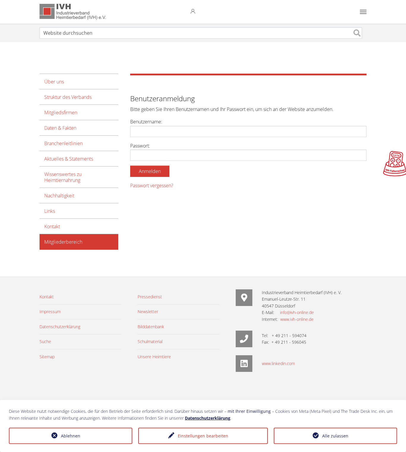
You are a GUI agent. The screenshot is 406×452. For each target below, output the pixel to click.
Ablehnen (70, 436)
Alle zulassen (335, 436)
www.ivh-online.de (297, 319)
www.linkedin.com (278, 363)
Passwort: (140, 145)
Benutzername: (146, 121)
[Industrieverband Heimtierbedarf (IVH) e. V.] (73, 12)
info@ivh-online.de (297, 312)
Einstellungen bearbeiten (203, 436)
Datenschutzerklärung (207, 418)
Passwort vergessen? (151, 185)
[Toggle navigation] (363, 12)
